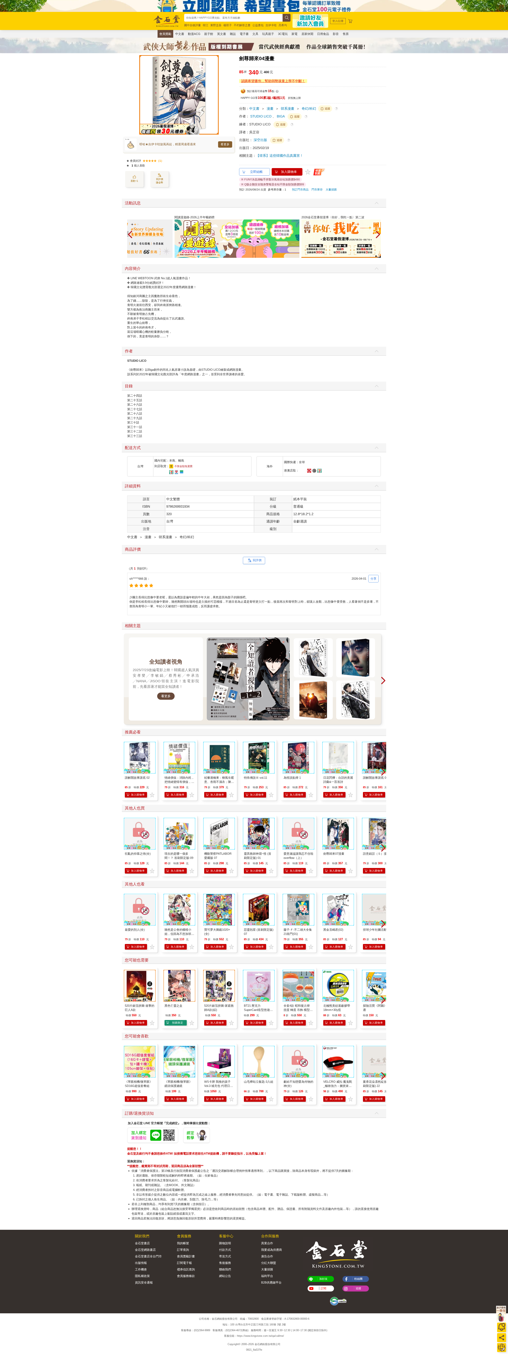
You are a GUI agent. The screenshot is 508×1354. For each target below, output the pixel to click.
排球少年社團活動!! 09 (377, 929)
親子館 (208, 34)
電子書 (244, 34)
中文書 (179, 34)
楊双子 (227, 25)
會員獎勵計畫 (186, 1256)
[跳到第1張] (370, 256)
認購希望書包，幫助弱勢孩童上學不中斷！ (273, 81)
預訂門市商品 (300, 189)
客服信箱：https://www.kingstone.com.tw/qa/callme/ (254, 1335)
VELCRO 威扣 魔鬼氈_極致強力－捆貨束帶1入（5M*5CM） (337, 1086)
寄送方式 (225, 1256)
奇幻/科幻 (309, 109)
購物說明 (225, 1243)
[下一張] (216, 95)
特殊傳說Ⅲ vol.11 (255, 777)
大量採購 (331, 189)
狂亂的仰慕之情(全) (138, 853)
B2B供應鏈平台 (271, 1282)
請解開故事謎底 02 (137, 777)
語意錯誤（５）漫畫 (376, 853)
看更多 (225, 144)
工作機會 (141, 1269)
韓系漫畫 (287, 109)
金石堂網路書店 (145, 1249)
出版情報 (141, 1263)
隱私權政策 (142, 1276)
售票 (346, 34)
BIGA (281, 116)
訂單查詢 (183, 1249)
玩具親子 (268, 34)
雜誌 (233, 34)
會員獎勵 (165, 34)
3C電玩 (283, 34)
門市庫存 (317, 189)
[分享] (501, 1337)
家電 (294, 34)
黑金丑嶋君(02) (333, 929)
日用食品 (323, 34)
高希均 (283, 25)
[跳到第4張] (379, 256)
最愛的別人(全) (135, 929)
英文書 (221, 34)
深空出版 (261, 140)
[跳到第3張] (376, 256)
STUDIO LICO (260, 116)
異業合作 (267, 1243)
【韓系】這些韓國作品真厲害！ (279, 156)
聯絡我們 (225, 1269)
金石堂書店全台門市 (148, 1256)
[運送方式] (501, 1347)
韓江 (205, 25)
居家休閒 (307, 34)
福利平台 (267, 1276)
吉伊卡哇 (271, 25)
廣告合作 (267, 1256)
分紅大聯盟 (268, 1263)
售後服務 (225, 1263)
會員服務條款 (186, 1276)
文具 (255, 34)
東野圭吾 (215, 25)
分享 (373, 578)
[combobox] (233, 18)
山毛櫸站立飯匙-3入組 (258, 1081)
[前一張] (142, 95)
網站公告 (225, 1276)
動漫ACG (194, 34)
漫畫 (270, 109)
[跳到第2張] (373, 256)
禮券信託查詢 (186, 1269)
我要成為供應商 (271, 1249)
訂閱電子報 (184, 1263)
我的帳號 (183, 1243)
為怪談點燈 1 (292, 777)
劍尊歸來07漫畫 (333, 853)
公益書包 (258, 25)
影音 (336, 34)
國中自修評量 (192, 25)
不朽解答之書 (242, 25)
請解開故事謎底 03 (375, 777)
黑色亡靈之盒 (173, 1005)
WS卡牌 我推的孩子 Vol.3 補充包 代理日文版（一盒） (218, 1086)
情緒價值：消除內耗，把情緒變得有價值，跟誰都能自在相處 (179, 782)
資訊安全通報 (144, 1282)
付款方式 (225, 1249)
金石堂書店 (142, 1243)
